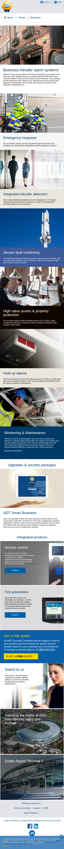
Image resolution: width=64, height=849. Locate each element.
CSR (46, 808)
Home (22, 17)
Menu (10, 17)
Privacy (31, 821)
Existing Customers (31, 803)
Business (35, 17)
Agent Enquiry (30, 813)
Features (15, 570)
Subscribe (57, 821)
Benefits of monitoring (13, 451)
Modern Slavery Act (43, 821)
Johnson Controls (22, 808)
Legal (23, 821)
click (29, 649)
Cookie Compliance (12, 821)
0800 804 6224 (47, 649)
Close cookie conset (61, 837)
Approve (5, 846)
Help (59, 2)
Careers (37, 808)
